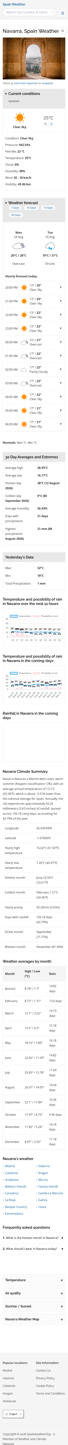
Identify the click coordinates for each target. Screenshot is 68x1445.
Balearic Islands (15, 1186)
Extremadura (14, 1214)
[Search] (52, 12)
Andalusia (11, 1180)
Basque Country (16, 1207)
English (13, 1414)
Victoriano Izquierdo (25, 83)
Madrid (10, 1166)
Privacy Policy (45, 1378)
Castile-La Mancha (50, 1193)
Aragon (43, 1173)
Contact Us (43, 1370)
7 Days (15, 207)
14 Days (48, 207)
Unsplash (47, 83)
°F (51, 124)
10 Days (31, 207)
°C (45, 124)
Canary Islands (48, 1186)
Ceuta (42, 1207)
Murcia (43, 1180)
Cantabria (11, 1193)
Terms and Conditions (50, 1393)
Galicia (42, 1200)
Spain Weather (14, 4)
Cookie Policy (45, 1386)
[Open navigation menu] (62, 13)
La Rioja (10, 1200)
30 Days (16, 215)
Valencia (44, 1166)
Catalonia (11, 1173)
